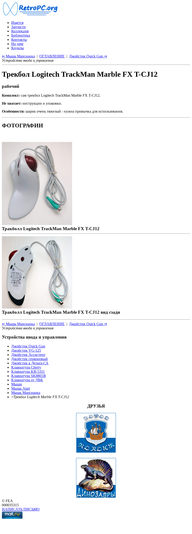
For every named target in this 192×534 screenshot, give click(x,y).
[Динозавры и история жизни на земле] (96, 497)
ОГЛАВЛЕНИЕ (52, 56)
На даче (17, 44)
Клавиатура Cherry (26, 367)
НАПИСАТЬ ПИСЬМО (21, 509)
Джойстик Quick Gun (28, 346)
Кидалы (17, 48)
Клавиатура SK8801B (28, 376)
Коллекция (20, 31)
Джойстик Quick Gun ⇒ (88, 56)
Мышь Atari (20, 388)
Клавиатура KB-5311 (28, 372)
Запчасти (18, 27)
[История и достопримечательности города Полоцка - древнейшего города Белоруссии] (96, 452)
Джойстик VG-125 (26, 350)
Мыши (16, 384)
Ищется (17, 23)
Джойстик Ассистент (28, 355)
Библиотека (20, 35)
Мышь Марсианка (25, 393)
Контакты (19, 40)
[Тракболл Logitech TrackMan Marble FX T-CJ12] (37, 223)
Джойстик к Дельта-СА (29, 363)
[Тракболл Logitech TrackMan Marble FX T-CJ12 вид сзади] (37, 307)
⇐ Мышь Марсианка (18, 56)
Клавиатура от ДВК (27, 380)
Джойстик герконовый (29, 359)
